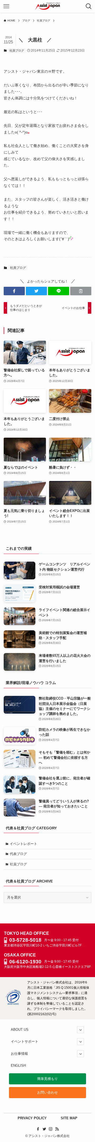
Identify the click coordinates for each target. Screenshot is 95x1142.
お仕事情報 (19, 1054)
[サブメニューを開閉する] (80, 1029)
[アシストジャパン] (47, 6)
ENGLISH (18, 1065)
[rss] (57, 1129)
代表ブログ (18, 854)
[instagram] (50, 1129)
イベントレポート (23, 844)
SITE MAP (69, 1118)
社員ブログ (17, 50)
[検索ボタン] (88, 6)
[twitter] (44, 1129)
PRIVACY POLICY (32, 1118)
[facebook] (38, 1129)
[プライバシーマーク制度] (13, 1004)
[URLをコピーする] (80, 291)
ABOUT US (19, 1030)
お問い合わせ (47, 1092)
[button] (14, 291)
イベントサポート (24, 1041)
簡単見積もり (47, 1079)
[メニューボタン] (6, 6)
